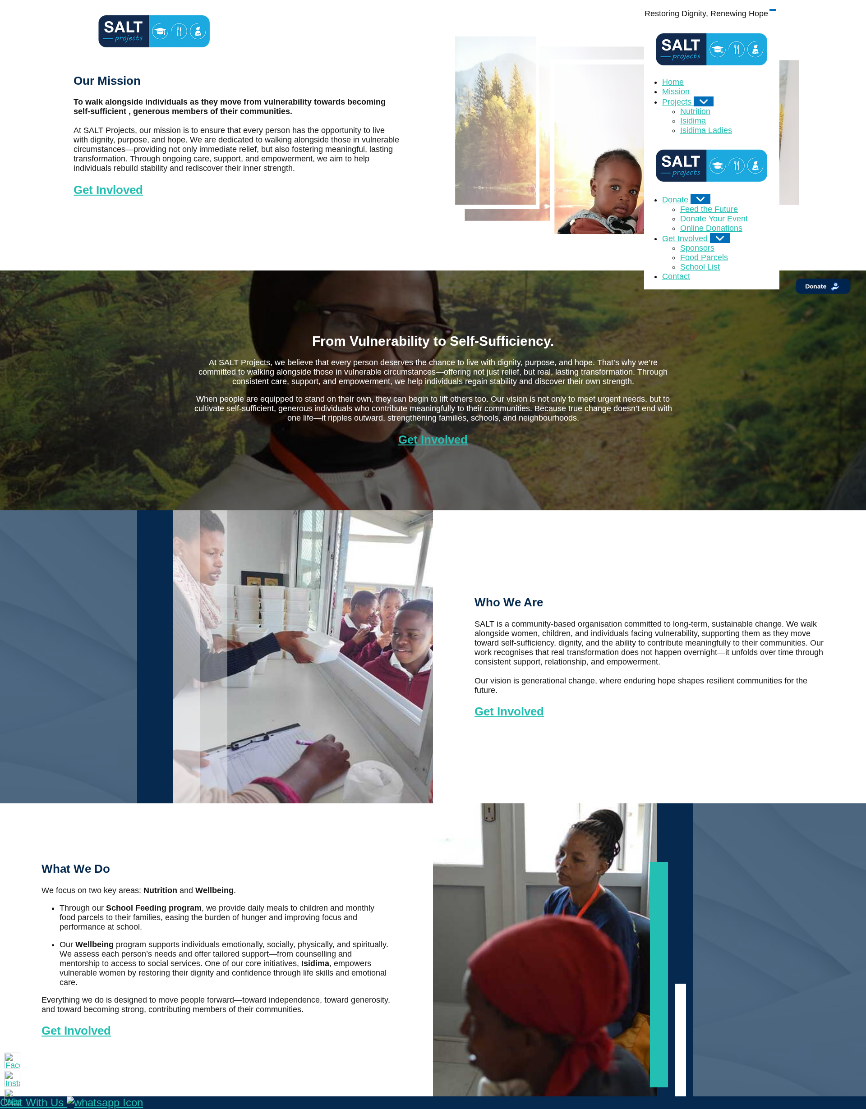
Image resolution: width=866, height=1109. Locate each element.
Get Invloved (108, 190)
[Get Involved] (720, 238)
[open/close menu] (772, 10)
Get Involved (433, 439)
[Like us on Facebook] (12, 1060)
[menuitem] (673, 82)
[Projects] (704, 101)
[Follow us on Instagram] (12, 1078)
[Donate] (700, 199)
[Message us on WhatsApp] (12, 1096)
